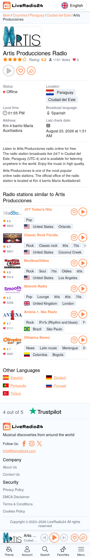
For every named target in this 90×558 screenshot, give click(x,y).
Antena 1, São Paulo (40, 311)
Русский (60, 385)
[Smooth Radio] (12, 289)
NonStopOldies (36, 260)
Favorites (63, 554)
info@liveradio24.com (19, 450)
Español (17, 377)
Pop (29, 219)
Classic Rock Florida (41, 235)
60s (79, 271)
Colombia (40, 354)
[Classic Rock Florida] (12, 238)
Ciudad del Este (62, 99)
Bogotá (58, 354)
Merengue (70, 347)
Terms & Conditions (18, 504)
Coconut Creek (70, 252)
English (76, 5)
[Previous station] (44, 537)
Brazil (37, 329)
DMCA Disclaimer (16, 496)
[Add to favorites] (20, 70)
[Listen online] (82, 212)
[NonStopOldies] (12, 264)
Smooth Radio (35, 286)
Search (45, 554)
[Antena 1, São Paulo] (12, 315)
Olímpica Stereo (37, 337)
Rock (30, 245)
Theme (9, 554)
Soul (42, 271)
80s (65, 245)
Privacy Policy (13, 489)
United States (43, 226)
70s (76, 245)
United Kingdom (45, 303)
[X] (39, 443)
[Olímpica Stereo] (12, 341)
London (68, 303)
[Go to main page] (23, 5)
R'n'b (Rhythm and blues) (58, 322)
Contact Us (11, 474)
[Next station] (64, 537)
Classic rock (48, 245)
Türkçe (16, 393)
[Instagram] (32, 443)
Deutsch (60, 377)
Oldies (67, 271)
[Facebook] (24, 443)
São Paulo (54, 329)
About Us (10, 467)
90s (57, 296)
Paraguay (65, 92)
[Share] (31, 70)
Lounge (43, 296)
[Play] (8, 70)
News (30, 347)
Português (18, 385)
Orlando (65, 226)
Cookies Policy (14, 511)
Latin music (48, 347)
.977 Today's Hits (38, 209)
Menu (81, 554)
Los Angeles (68, 277)
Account (27, 554)
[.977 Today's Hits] (12, 213)
